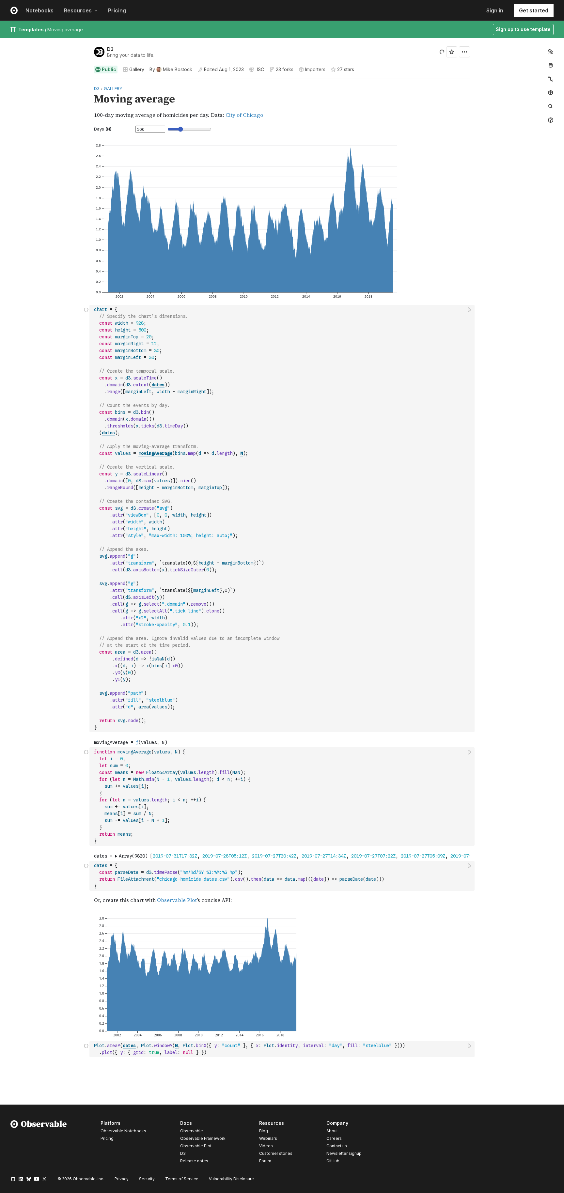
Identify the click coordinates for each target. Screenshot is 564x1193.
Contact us (336, 1146)
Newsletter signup (344, 1153)
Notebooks (39, 10)
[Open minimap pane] (550, 79)
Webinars (268, 1138)
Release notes (194, 1160)
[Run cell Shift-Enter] (470, 309)
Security (147, 1178)
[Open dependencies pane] (550, 92)
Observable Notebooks (123, 1130)
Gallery (136, 69)
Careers (334, 1138)
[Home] (38, 1143)
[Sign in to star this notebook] (451, 51)
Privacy (122, 1178)
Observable (191, 1130)
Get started (533, 10)
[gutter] (45, 102)
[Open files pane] (550, 51)
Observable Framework (203, 1138)
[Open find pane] (550, 106)
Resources (78, 10)
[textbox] (283, 518)
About (332, 1130)
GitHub (332, 1160)
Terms (181, 1178)
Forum (265, 1160)
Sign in (494, 10)
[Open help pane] (550, 120)
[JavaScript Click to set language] (86, 518)
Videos (266, 1145)
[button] (86, 81)
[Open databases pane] (550, 65)
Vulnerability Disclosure (231, 1178)
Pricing (117, 10)
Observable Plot (196, 1145)
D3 (110, 49)
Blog (263, 1130)
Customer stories (275, 1153)
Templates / (32, 29)
